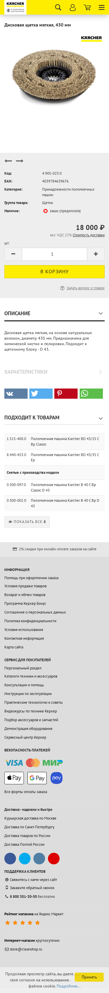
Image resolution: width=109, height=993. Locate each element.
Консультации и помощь (24, 684)
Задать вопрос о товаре (86, 288)
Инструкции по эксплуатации (28, 693)
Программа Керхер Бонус (25, 603)
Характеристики (25, 371)
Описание (17, 313)
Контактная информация (24, 638)
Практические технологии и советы (33, 702)
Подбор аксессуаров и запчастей (31, 719)
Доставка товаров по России (27, 835)
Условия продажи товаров (25, 586)
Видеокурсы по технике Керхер (30, 711)
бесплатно (32, 896)
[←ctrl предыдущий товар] (8, 163)
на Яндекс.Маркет (33, 914)
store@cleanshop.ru (26, 949)
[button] (16, 394)
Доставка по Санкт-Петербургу (29, 826)
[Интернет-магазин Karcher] (16, 7)
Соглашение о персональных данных (35, 612)
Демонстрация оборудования (28, 728)
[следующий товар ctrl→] (20, 163)
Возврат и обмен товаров (24, 594)
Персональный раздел (23, 668)
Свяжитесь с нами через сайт (33, 879)
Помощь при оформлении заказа (31, 577)
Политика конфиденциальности (30, 620)
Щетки (47, 202)
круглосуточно (32, 940)
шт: (7, 243)
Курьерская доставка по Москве (30, 818)
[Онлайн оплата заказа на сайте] (33, 763)
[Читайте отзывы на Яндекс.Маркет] (23, 923)
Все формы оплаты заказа (25, 791)
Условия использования (23, 629)
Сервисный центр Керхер (25, 737)
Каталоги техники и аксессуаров (30, 676)
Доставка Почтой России (24, 844)
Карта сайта (13, 647)
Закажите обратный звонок (32, 887)
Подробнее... (69, 986)
